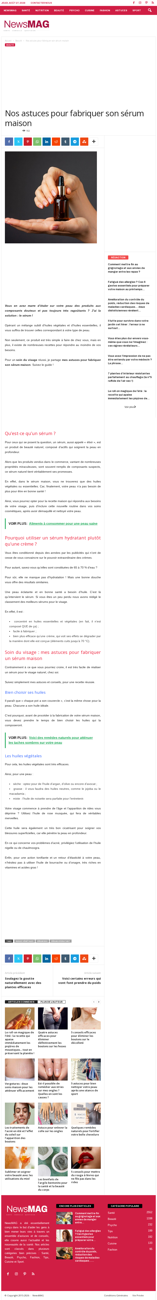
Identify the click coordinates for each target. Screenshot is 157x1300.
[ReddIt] (56, 142)
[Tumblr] (65, 142)
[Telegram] (75, 142)
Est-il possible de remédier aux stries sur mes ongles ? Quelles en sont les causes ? (51, 1090)
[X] (18, 142)
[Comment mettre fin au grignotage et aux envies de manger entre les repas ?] (64, 1218)
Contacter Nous (41, 3)
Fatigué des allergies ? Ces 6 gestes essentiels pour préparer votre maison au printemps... (128, 286)
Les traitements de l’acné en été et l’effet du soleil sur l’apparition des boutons (19, 1134)
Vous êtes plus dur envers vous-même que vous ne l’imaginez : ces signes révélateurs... (128, 342)
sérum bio (42, 941)
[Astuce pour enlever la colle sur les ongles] (53, 1114)
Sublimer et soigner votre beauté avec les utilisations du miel (19, 1175)
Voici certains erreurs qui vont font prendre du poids (79, 980)
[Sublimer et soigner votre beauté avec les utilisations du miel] (20, 1158)
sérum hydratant (60, 941)
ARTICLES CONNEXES (21, 1002)
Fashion (105, 10)
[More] (94, 142)
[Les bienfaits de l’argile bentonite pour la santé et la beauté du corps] (53, 1161)
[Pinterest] (146, 3)
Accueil (8, 40)
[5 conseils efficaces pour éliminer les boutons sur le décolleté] (86, 1018)
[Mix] (84, 142)
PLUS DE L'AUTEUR (51, 1002)
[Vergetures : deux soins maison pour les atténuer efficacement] (20, 1069)
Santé (26, 10)
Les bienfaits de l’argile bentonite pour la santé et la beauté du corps (52, 1184)
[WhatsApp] (37, 142)
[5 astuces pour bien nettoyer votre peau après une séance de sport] (86, 1069)
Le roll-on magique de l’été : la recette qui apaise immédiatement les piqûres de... (129, 395)
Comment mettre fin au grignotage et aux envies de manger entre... (87, 1218)
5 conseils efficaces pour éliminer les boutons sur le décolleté (83, 1037)
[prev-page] (94, 1002)
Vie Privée (138, 1295)
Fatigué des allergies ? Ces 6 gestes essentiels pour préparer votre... (88, 1236)
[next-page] (99, 1002)
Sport (136, 10)
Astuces (121, 10)
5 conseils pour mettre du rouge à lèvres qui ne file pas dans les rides (85, 1177)
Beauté (59, 10)
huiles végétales (25, 941)
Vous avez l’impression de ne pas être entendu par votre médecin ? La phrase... (130, 360)
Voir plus (129, 407)
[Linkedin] (47, 142)
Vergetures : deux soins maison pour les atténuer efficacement (19, 1087)
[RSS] (152, 3)
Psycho (74, 10)
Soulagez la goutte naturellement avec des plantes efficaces (23, 982)
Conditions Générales (116, 1295)
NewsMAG (10, 10)
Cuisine (89, 10)
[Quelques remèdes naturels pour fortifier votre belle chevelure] (86, 1114)
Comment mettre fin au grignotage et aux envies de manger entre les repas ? (126, 268)
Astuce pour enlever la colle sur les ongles (52, 1129)
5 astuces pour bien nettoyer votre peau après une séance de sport (84, 1089)
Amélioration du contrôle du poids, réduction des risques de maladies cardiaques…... (87, 1254)
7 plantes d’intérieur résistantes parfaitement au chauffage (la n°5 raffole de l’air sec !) (130, 377)
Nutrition (42, 10)
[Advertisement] (104, 26)
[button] (149, 10)
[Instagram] (140, 3)
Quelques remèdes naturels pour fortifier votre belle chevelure (85, 1131)
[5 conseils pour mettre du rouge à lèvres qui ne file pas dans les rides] (86, 1158)
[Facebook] (133, 3)
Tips (110, 1231)
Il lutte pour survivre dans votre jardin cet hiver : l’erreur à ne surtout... (128, 324)
